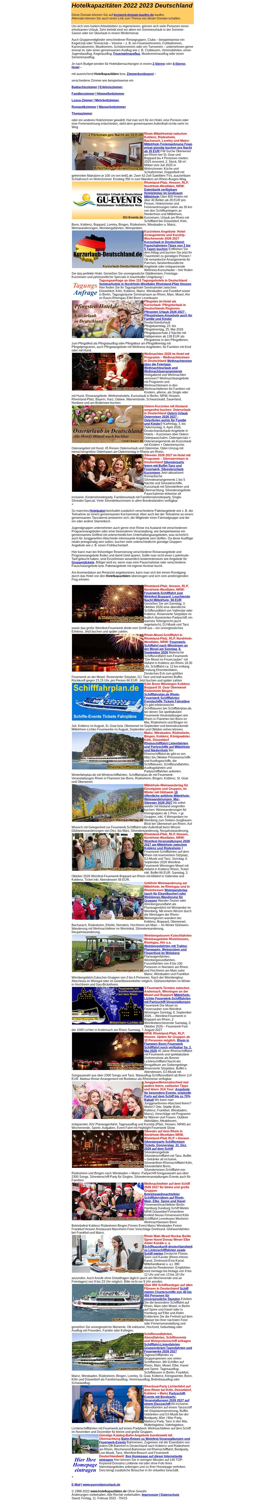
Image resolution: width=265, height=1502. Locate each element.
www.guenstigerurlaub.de (101, 1484)
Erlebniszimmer (111, 87)
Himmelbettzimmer (110, 93)
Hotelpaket (98, 510)
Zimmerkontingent (140, 74)
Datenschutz (170, 1494)
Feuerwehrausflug (126, 53)
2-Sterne (158, 63)
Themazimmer (82, 113)
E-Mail (76, 1484)
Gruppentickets (83, 562)
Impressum (150, 1494)
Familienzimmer (83, 93)
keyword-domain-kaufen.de (134, 15)
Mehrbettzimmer (107, 100)
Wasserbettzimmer (112, 107)
